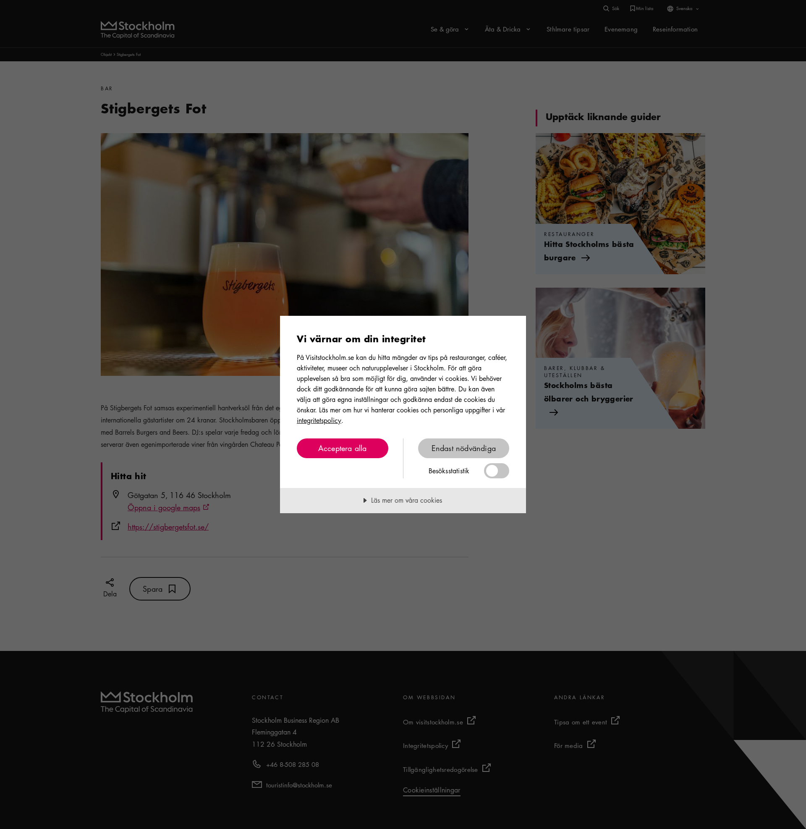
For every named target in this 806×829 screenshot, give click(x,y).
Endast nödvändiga (464, 448)
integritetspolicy (319, 420)
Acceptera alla (342, 448)
